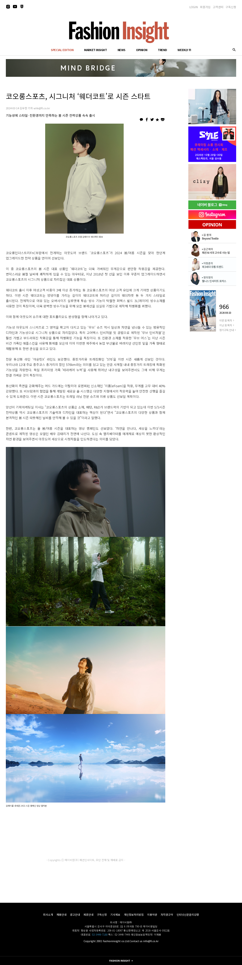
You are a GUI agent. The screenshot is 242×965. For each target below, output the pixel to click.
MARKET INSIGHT (95, 50)
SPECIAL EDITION (62, 50)
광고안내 (75, 914)
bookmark (157, 119)
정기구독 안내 (226, 330)
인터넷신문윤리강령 (188, 914)
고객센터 (218, 7)
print (163, 119)
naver (22, 6)
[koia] (212, 144)
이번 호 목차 (225, 320)
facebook (147, 119)
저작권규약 (167, 914)
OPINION (141, 50)
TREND (162, 50)
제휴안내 (88, 914)
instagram (8, 6)
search (234, 50)
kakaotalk (141, 119)
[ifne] (212, 182)
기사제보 (115, 914)
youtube (15, 6)
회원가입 (205, 7)
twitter (152, 119)
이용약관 (152, 914)
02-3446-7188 (99, 934)
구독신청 (231, 7)
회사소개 (48, 914)
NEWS (121, 50)
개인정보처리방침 (134, 914)
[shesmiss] (212, 106)
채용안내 (61, 914)
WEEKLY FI (184, 50)
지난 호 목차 (225, 325)
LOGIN (193, 7)
